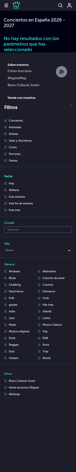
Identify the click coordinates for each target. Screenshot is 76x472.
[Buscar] (60, 5)
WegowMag (17, 78)
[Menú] (6, 5)
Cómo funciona (20, 71)
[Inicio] (14, 5)
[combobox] (38, 250)
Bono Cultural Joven (23, 85)
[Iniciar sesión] (69, 5)
